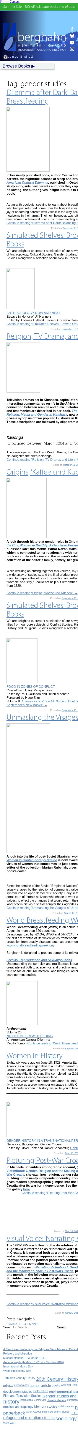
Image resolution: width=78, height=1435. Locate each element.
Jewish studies (56, 1400)
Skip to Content (10, 1)
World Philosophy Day (17, 1370)
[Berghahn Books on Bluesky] (72, 36)
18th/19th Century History (19, 1378)
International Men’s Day (18, 1366)
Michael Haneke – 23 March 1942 (24, 1357)
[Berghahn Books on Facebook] (72, 29)
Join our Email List (20, 56)
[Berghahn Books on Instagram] (72, 49)
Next (34, 1324)
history (11, 1402)
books (56, 1385)
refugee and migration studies (29, 1418)
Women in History (34, 1056)
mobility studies (66, 1406)
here (26, 1189)
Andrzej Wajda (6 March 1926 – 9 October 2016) (33, 1362)
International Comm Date (33, 1400)
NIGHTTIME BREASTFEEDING (29, 1036)
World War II (9, 1423)
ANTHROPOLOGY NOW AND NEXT (33, 313)
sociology (66, 1418)
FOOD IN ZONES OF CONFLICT (30, 686)
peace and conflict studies (56, 1411)
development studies (17, 1391)
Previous (12, 1324)
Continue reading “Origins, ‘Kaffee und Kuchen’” (42, 593)
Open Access (33, 1411)
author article (40, 1386)
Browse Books (16, 66)
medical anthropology (18, 1406)
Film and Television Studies (22, 1395)
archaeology (21, 1385)
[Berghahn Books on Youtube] (72, 42)
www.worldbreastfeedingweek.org (30, 945)
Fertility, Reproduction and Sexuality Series (39, 960)
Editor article (40, 1391)
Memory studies (45, 1406)
